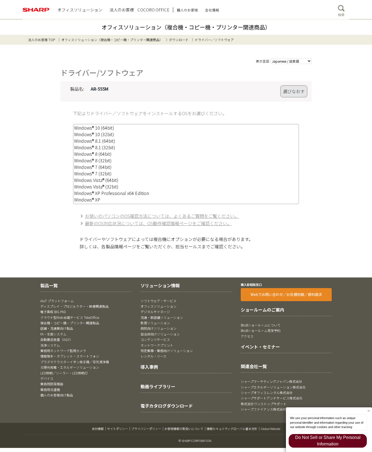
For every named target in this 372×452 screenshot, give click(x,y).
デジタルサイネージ (155, 311)
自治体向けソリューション (160, 334)
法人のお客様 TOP (41, 39)
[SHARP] (36, 10)
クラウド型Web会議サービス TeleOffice (69, 317)
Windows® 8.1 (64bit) (94, 141)
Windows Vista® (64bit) (96, 180)
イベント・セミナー (260, 346)
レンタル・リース (153, 356)
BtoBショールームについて (260, 325)
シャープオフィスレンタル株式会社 (267, 392)
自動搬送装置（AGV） (56, 339)
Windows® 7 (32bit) (93, 173)
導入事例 (149, 367)
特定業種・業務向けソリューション (167, 350)
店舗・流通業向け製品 (56, 328)
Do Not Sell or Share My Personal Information (328, 440)
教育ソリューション (155, 322)
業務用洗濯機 (50, 389)
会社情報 (98, 428)
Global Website (270, 428)
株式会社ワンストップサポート (263, 403)
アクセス (247, 336)
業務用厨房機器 (51, 383)
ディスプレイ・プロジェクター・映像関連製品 (74, 306)
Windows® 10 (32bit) (94, 134)
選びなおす (294, 91)
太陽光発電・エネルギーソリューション (69, 367)
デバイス (46, 378)
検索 (341, 14)
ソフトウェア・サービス (158, 300)
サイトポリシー (117, 428)
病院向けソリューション (158, 328)
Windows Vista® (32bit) (96, 186)
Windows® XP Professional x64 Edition (111, 193)
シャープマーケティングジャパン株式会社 (271, 381)
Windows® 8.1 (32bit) (94, 147)
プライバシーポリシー (146, 428)
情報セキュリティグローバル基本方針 (232, 428)
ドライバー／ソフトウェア (214, 39)
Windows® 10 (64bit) (94, 127)
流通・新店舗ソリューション (162, 317)
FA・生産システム (53, 334)
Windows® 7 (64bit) (93, 167)
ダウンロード (178, 39)
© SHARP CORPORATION (195, 440)
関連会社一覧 (254, 366)
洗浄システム (50, 345)
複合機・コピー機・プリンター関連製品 (69, 322)
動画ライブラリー (158, 386)
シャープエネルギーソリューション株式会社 (273, 387)
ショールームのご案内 (262, 309)
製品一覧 (49, 285)
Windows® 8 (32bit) (93, 160)
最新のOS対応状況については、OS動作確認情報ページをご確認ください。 (158, 223)
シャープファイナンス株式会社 (263, 409)
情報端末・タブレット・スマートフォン (69, 356)
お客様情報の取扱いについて (183, 428)
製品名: (77, 88)
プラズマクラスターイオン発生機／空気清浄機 (74, 361)
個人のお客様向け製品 (56, 395)
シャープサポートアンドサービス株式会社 (272, 398)
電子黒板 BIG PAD (53, 311)
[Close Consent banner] (368, 410)
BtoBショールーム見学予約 (260, 330)
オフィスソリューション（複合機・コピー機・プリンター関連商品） (186, 27)
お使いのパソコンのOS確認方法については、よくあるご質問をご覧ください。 (162, 216)
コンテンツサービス (155, 339)
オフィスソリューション (158, 306)
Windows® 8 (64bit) (93, 154)
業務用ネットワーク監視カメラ (63, 350)
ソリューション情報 (160, 285)
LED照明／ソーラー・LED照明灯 (64, 373)
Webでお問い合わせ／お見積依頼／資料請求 (286, 294)
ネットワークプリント (157, 345)
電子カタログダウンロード (167, 405)
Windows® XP (87, 199)
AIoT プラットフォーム (57, 300)
